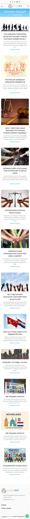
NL (1, 517)
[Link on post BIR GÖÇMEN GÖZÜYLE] (15, 420)
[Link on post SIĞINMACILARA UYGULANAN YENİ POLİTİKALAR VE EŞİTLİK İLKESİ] (15, 156)
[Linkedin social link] (19, 2)
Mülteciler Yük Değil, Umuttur (15, 362)
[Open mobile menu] (1, 6)
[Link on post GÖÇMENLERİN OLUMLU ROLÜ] (15, 455)
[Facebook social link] (10, 2)
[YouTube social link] (17, 2)
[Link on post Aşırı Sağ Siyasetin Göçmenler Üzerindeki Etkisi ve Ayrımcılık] (15, 281)
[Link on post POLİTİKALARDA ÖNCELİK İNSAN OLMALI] (15, 198)
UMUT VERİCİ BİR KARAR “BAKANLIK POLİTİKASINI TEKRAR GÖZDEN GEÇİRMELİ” (15, 130)
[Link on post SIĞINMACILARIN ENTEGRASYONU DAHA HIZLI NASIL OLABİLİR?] (15, 238)
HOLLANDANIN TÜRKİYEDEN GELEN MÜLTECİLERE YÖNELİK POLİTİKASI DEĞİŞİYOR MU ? (15, 36)
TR (5, 517)
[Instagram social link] (15, 2)
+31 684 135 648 (7, 497)
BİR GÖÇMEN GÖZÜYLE (15, 396)
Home (9, 15)
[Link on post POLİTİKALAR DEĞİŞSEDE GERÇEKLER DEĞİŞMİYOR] (15, 66)
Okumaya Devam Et (15, 49)
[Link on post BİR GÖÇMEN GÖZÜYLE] (15, 386)
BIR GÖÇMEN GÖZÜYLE (15, 433)
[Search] (28, 6)
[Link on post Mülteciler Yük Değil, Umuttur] (15, 354)
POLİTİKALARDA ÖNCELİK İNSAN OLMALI (15, 211)
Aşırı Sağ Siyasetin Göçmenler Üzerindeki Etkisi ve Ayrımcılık (15, 296)
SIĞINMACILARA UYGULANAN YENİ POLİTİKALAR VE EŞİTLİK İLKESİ (15, 170)
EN (3, 517)
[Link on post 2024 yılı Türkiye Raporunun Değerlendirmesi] (15, 321)
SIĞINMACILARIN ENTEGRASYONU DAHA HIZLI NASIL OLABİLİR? (15, 253)
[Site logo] (15, 6)
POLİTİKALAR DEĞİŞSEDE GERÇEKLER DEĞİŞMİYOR (15, 81)
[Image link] (10, 490)
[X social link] (12, 2)
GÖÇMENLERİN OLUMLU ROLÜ (15, 466)
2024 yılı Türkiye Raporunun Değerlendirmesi (15, 333)
